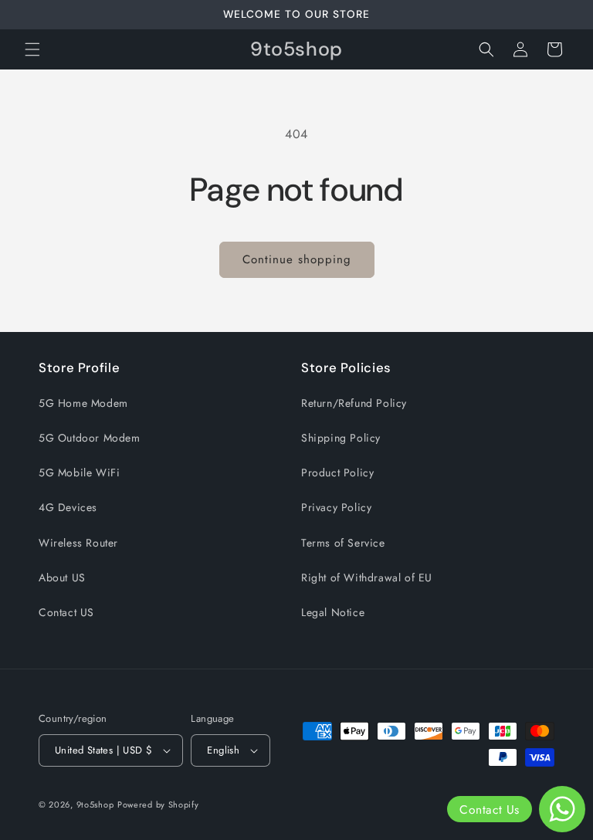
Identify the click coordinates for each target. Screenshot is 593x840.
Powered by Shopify (158, 804)
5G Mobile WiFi (79, 472)
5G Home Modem (83, 403)
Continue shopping (296, 259)
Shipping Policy (341, 437)
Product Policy (337, 472)
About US (62, 577)
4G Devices (68, 507)
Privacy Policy (336, 507)
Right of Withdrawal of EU (366, 577)
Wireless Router (78, 542)
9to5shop (95, 804)
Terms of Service (343, 542)
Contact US (66, 612)
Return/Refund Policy (354, 403)
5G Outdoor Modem (90, 437)
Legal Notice (332, 612)
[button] (32, 49)
